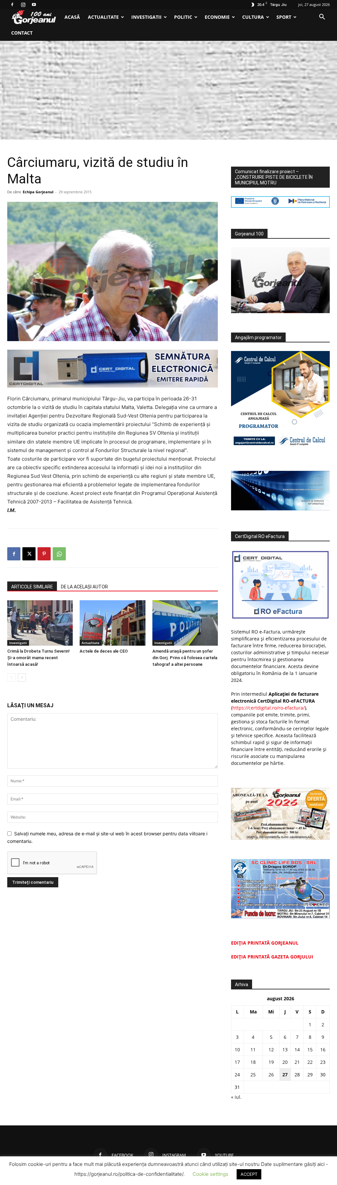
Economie (217, 17)
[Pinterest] (44, 553)
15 (310, 1049)
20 (285, 1062)
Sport (283, 17)
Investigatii (146, 17)
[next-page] (22, 677)
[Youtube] (34, 4)
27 (285, 1074)
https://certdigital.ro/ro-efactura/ (268, 708)
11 (253, 1049)
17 (237, 1062)
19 (271, 1062)
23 (322, 1062)
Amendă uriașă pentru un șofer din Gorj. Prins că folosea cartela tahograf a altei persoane (184, 658)
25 (253, 1074)
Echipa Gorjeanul (38, 191)
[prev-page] (11, 677)
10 (237, 1049)
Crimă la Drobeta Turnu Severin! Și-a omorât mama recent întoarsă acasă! (38, 658)
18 (253, 1062)
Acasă (72, 17)
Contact (22, 33)
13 (285, 1049)
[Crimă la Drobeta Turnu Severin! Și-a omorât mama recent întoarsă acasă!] (40, 622)
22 (310, 1062)
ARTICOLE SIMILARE (32, 586)
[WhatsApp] (59, 553)
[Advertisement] (168, 90)
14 (297, 1049)
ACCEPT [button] (249, 1174)
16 (322, 1049)
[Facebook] (12, 4)
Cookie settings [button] (210, 1174)
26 (271, 1074)
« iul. (236, 1097)
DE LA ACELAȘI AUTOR (84, 586)
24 (237, 1074)
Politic (183, 17)
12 (271, 1049)
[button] (322, 17)
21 (297, 1062)
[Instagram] (23, 4)
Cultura (253, 17)
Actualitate (103, 17)
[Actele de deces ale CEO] (112, 622)
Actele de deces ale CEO (104, 651)
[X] (29, 553)
